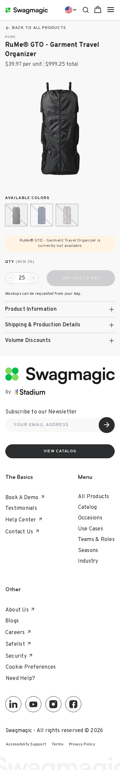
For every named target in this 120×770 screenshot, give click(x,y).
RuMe (10, 37)
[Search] (85, 9)
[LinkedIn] (13, 704)
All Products (93, 497)
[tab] (60, 309)
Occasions (90, 518)
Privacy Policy (82, 744)
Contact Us (19, 532)
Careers (15, 632)
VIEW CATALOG (60, 451)
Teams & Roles (96, 539)
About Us (17, 610)
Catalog (87, 507)
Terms (57, 744)
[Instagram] (53, 704)
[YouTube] (33, 704)
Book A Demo (22, 498)
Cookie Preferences (31, 667)
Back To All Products (39, 28)
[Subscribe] (107, 425)
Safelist (15, 644)
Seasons (88, 550)
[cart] (97, 10)
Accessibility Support (26, 744)
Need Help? (20, 679)
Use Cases (90, 529)
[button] (60, 309)
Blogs (12, 621)
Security (16, 656)
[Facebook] (73, 704)
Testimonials (21, 508)
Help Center (20, 520)
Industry (88, 561)
